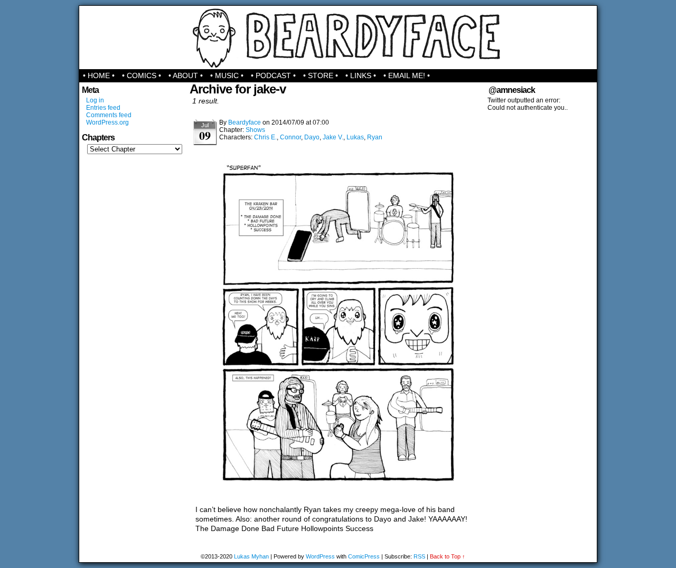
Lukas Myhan (251, 556)
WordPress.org (107, 122)
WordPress (320, 556)
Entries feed (103, 107)
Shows (255, 130)
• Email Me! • (406, 75)
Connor (290, 137)
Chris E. (265, 137)
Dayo (312, 137)
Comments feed (109, 115)
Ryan (374, 137)
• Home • (99, 75)
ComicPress (364, 556)
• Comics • (141, 75)
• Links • (360, 75)
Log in (95, 100)
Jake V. (333, 137)
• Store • (320, 75)
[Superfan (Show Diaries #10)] (338, 494)
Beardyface (338, 37)
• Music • (226, 75)
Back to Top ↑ (447, 556)
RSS (419, 556)
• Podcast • (273, 75)
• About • (185, 75)
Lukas (355, 137)
